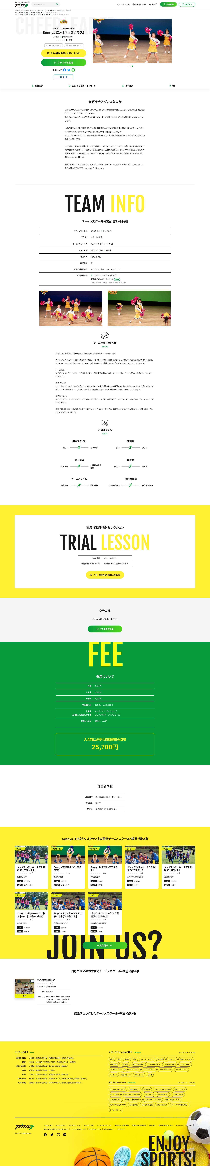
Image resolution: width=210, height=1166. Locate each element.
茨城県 (59, 1062)
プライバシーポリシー (104, 1125)
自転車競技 (114, 1064)
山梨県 (31, 1066)
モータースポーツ (133, 1069)
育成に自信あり (162, 1105)
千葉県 (52, 1062)
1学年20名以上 (134, 1089)
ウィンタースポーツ (153, 1064)
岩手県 (44, 1058)
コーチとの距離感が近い (179, 1105)
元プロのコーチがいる (117, 1089)
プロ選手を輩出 (177, 1094)
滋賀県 (51, 1074)
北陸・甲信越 (21, 1066)
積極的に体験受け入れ (133, 1100)
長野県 (38, 1066)
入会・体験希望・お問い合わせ (65, 53)
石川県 (57, 1066)
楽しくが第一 (114, 1094)
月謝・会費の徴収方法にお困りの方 (56, 1129)
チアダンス (107, 231)
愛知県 (44, 1070)
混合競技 (125, 1064)
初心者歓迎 (134, 1105)
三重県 (51, 1070)
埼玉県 (46, 1062)
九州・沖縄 (22, 1082)
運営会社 (152, 1125)
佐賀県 (38, 1082)
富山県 (51, 1066)
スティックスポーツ (165, 1069)
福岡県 (31, 1082)
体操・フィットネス (186, 1059)
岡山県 (31, 1078)
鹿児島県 (71, 1082)
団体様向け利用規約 (139, 1125)
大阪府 (31, 1074)
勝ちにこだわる (180, 1089)
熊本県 (51, 1082)
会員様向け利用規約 (121, 1125)
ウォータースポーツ (147, 1059)
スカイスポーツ (185, 1064)
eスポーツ (113, 1075)
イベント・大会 (124, 4)
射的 (134, 1059)
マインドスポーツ (181, 1069)
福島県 (70, 1058)
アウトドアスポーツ (116, 1069)
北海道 (31, 1058)
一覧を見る (102, 945)
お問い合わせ (108, 1129)
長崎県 (44, 1082)
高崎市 (108, 250)
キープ (154, 4)
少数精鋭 (147, 1089)
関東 (57, 37)
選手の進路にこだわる (173, 1100)
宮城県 (51, 1058)
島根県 (51, 1078)
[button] (132, 66)
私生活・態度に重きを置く (131, 1094)
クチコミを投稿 (65, 62)
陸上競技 (161, 1059)
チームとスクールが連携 (162, 1089)
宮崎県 (64, 1082)
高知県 (83, 1078)
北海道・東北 (21, 1058)
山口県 (57, 1078)
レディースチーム (115, 1110)
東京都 (31, 1062)
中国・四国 (22, 1078)
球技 (111, 1059)
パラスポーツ (139, 1075)
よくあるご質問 (89, 1125)
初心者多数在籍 (147, 1105)
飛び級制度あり (163, 1094)
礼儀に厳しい (148, 1094)
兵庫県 (38, 1074)
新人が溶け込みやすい (118, 1105)
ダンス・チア (95, 231)
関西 (24, 1074)
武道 (119, 1059)
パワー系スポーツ (170, 1064)
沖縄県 (78, 1082)
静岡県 (38, 1070)
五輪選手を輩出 (115, 1100)
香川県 (64, 1078)
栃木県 (65, 1062)
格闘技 (127, 1059)
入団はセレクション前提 (153, 1100)
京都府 (44, 1074)
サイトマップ (121, 1129)
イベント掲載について (78, 1129)
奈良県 (57, 1074)
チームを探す (48, 1125)
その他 (149, 1075)
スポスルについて (74, 1125)
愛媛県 (76, 1078)
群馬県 (100, 250)
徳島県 (70, 1078)
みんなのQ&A (140, 4)
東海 (24, 1070)
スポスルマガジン (95, 1129)
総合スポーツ (126, 1075)
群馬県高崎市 (67, 37)
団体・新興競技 (137, 1064)
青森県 (38, 1058)
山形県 (64, 1058)
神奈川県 (39, 1062)
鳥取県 (44, 1078)
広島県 (38, 1078)
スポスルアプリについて (184, 1125)
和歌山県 (64, 1074)
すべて (187, 1052)
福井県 (64, 1066)
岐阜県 (31, 1070)
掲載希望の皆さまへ (166, 1125)
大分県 (57, 1082)
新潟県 (44, 1066)
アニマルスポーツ (149, 1069)
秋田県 (57, 1058)
